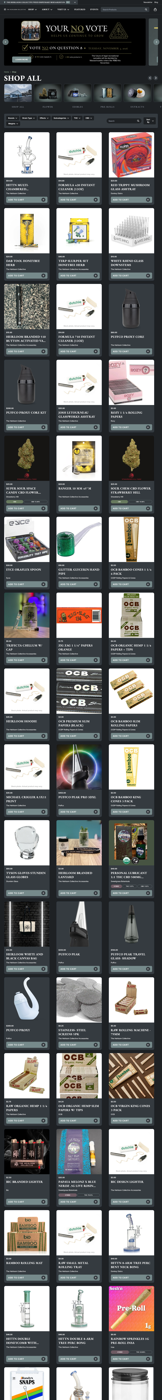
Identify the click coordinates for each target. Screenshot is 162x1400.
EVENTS (94, 9)
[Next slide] (156, 42)
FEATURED (79, 9)
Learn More (21, 59)
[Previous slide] (6, 42)
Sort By (148, 120)
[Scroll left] (150, 78)
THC (76, 118)
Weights (11, 123)
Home (6, 72)
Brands (11, 118)
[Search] (146, 9)
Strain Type (27, 118)
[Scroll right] (155, 78)
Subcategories (60, 118)
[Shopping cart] (155, 9)
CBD (87, 118)
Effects (43, 118)
